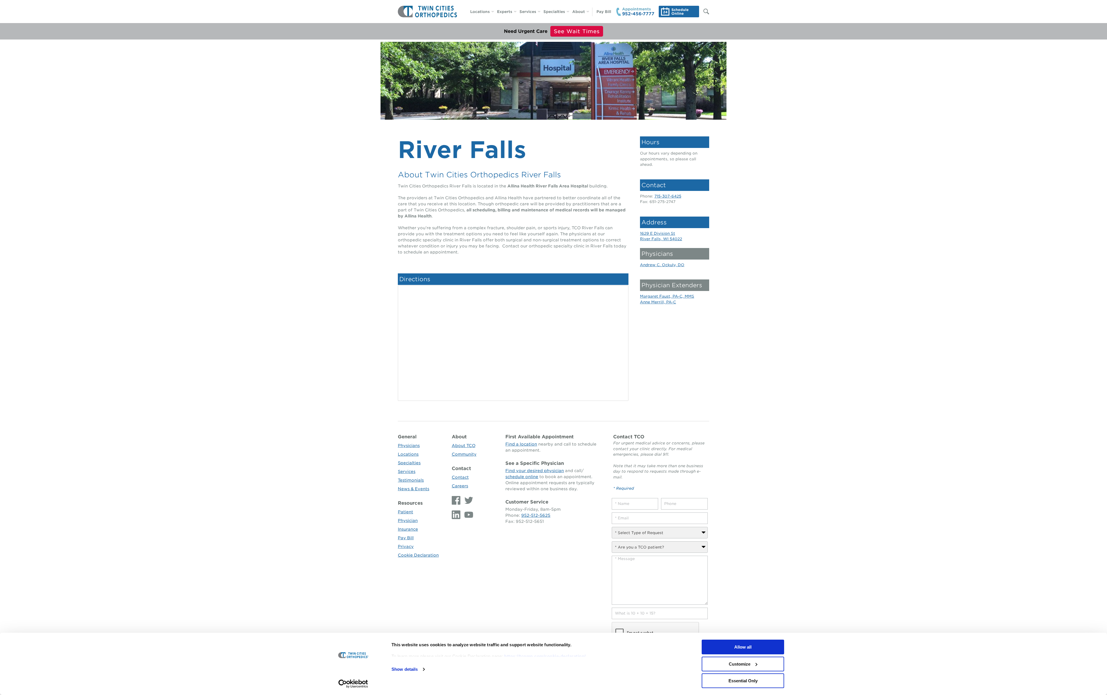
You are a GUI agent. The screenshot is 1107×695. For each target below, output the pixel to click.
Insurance (408, 529)
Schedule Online (680, 11)
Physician (408, 520)
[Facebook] (457, 500)
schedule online (521, 476)
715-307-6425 (667, 196)
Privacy (406, 546)
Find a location (521, 444)
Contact (461, 468)
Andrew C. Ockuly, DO (662, 265)
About (578, 12)
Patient (405, 512)
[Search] (703, 11)
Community (464, 454)
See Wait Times (577, 31)
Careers (460, 486)
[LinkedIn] (457, 514)
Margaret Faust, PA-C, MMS (667, 296)
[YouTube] (467, 514)
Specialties (554, 12)
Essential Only (743, 680)
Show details (404, 669)
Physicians (409, 445)
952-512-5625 (535, 515)
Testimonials (411, 480)
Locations (480, 12)
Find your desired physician (534, 470)
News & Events (413, 488)
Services (527, 12)
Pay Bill (603, 12)
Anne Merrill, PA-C (658, 302)
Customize (739, 664)
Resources (410, 503)
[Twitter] (467, 500)
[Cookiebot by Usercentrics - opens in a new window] (353, 683)
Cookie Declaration (418, 555)
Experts (504, 12)
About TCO (463, 445)
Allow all (743, 647)
